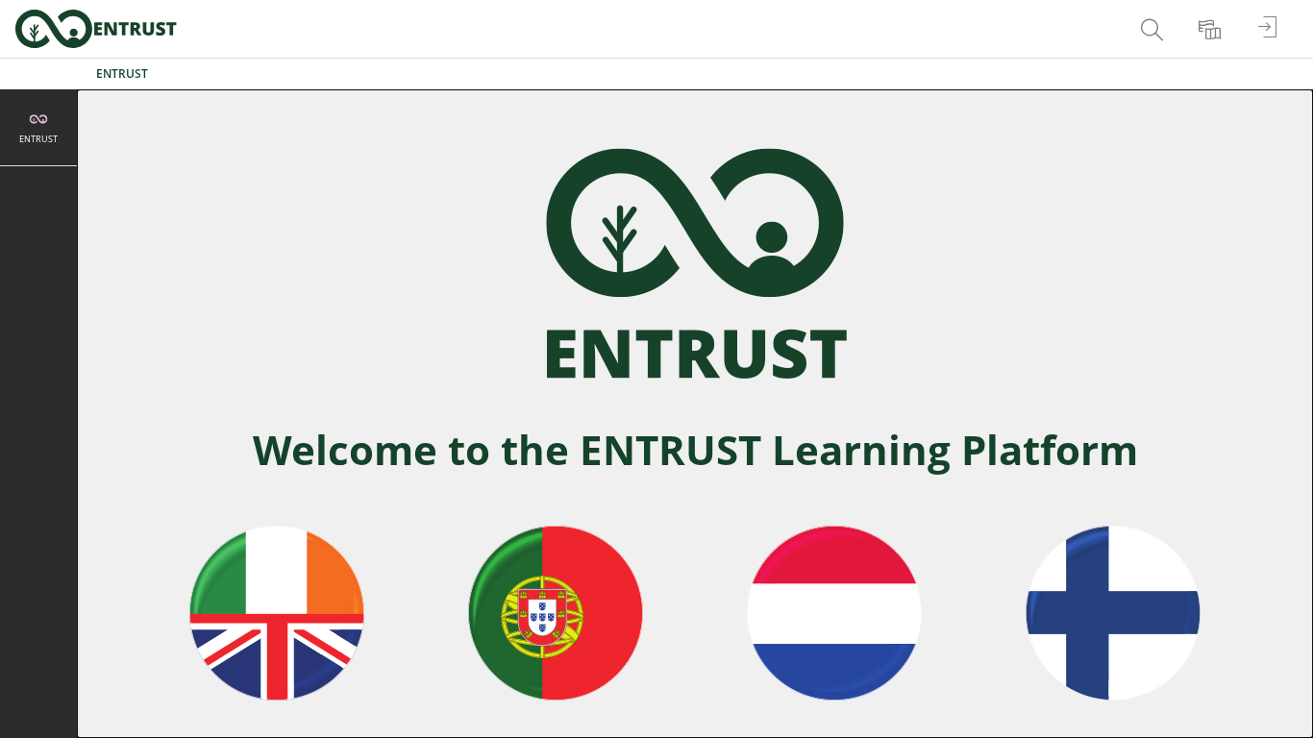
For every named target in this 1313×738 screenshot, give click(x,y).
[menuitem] (1154, 29)
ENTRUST (122, 73)
